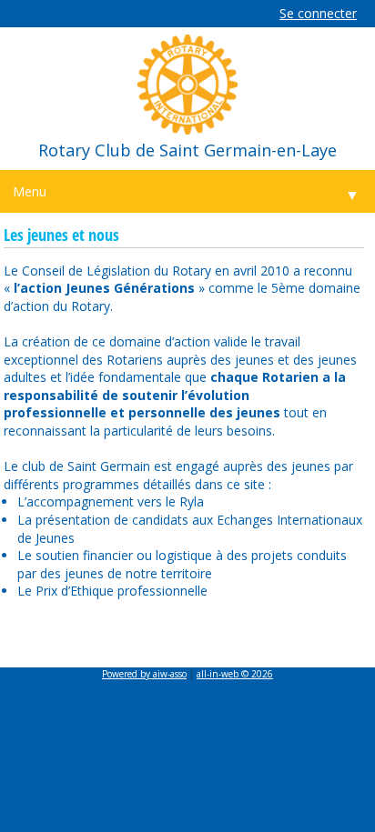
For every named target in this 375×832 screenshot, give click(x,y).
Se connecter (318, 13)
